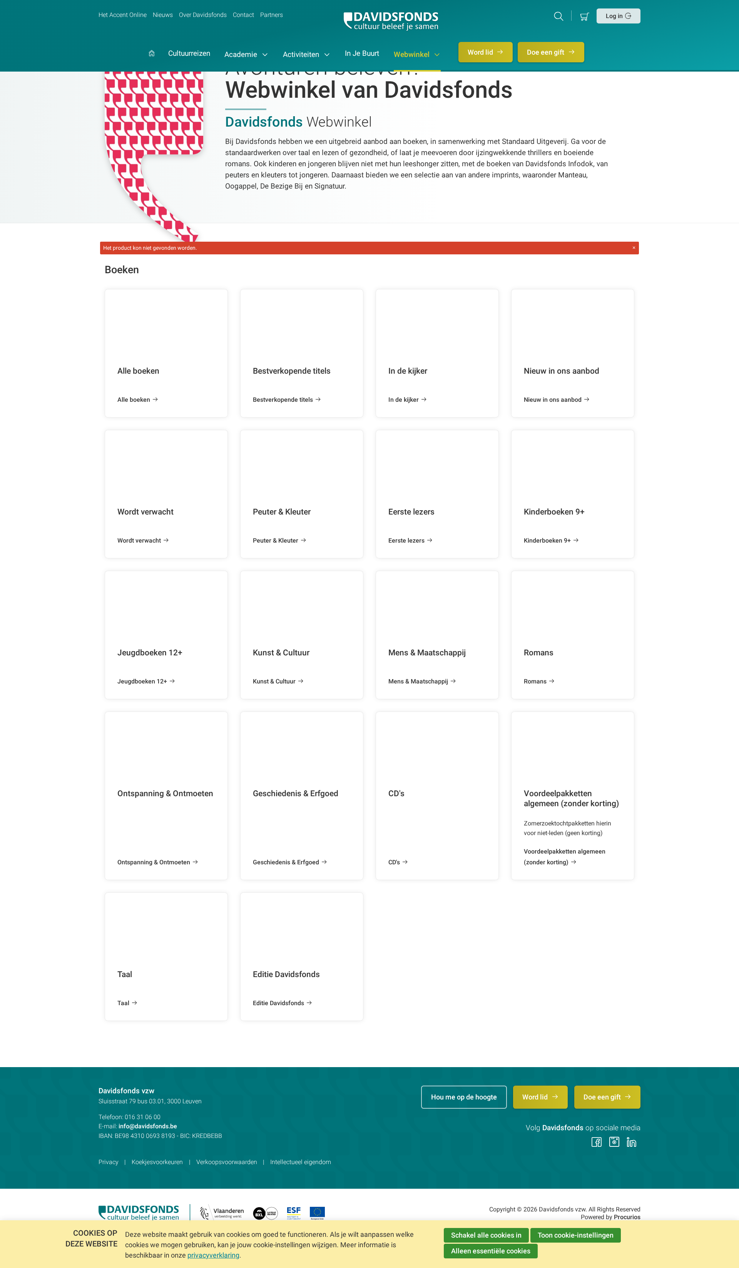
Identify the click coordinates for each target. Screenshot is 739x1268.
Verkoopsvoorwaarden (226, 1162)
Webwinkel (412, 54)
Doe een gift (546, 52)
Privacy (109, 1162)
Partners (271, 14)
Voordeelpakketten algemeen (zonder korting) (564, 857)
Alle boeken (133, 399)
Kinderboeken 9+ (547, 540)
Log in (614, 16)
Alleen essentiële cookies (490, 1251)
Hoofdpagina (152, 61)
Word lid (481, 52)
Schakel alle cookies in (486, 1235)
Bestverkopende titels (283, 399)
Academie (241, 54)
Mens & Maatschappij (418, 681)
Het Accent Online (123, 14)
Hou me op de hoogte (464, 1097)
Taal (123, 1003)
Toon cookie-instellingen (576, 1235)
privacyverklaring (213, 1255)
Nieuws (163, 14)
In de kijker (403, 399)
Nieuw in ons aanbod (553, 399)
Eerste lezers (406, 540)
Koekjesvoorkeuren (157, 1162)
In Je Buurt (362, 54)
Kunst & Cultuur (274, 681)
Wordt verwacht (139, 540)
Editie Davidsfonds (278, 1003)
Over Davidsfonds (203, 14)
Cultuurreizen (189, 54)
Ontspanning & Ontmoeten (153, 862)
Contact (243, 14)
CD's (394, 862)
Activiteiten (302, 54)
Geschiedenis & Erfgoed (286, 862)
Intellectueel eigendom (300, 1162)
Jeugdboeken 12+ (142, 681)
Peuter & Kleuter (275, 540)
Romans (535, 681)
